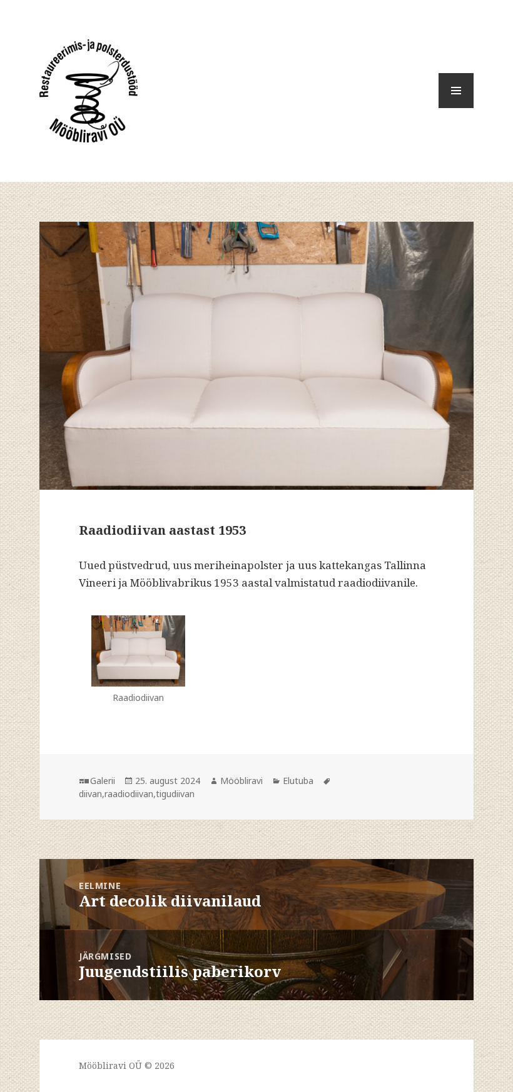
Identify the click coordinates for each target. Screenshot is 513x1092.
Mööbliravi (241, 781)
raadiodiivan (128, 794)
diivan (90, 794)
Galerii (102, 781)
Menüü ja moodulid (456, 107)
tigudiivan (175, 794)
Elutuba (298, 781)
